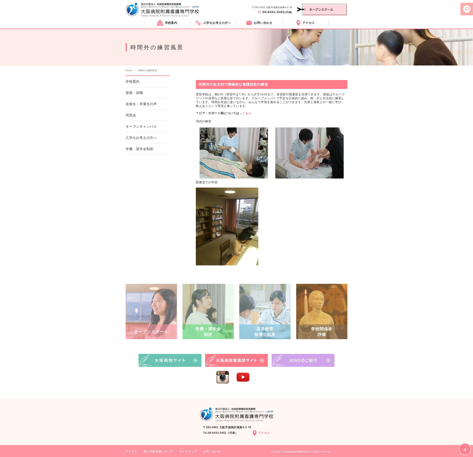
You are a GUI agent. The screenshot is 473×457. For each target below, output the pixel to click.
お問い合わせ (212, 451)
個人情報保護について (158, 451)
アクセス (264, 432)
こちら (246, 113)
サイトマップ (188, 451)
